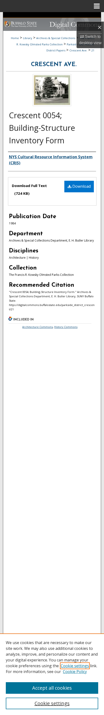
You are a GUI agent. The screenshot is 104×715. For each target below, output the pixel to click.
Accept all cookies (52, 688)
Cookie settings (75, 665)
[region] (52, 674)
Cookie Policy (75, 671)
